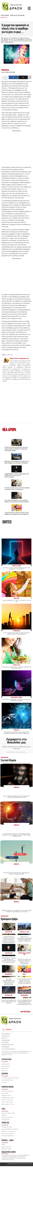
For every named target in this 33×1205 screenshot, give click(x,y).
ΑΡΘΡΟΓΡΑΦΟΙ (6, 1036)
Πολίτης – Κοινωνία (7, 1100)
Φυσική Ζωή (5, 1123)
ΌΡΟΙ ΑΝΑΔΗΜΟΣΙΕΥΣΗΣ (8, 1049)
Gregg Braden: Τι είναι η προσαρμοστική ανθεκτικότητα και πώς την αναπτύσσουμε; (16, 475)
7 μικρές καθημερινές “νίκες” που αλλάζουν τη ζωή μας (16, 600)
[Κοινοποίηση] (13, 77)
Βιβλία (24, 974)
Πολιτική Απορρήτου (8, 1044)
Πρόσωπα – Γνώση (7, 1140)
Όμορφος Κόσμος (8, 1087)
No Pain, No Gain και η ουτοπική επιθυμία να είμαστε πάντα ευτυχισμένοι (17, 488)
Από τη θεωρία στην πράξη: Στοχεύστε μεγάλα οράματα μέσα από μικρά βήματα (16, 633)
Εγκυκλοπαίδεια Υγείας (8, 1113)
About (3, 354)
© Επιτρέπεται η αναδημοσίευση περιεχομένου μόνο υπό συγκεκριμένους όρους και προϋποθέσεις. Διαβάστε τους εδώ (16, 1053)
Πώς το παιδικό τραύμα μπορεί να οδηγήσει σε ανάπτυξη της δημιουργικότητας (16, 796)
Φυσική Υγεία (5, 1119)
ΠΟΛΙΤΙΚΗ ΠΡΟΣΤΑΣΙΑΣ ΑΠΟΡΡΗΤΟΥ (16, 752)
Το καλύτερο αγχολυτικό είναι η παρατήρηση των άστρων (8, 1001)
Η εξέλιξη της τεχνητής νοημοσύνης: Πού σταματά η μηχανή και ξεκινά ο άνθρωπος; (16, 732)
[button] (29, 8)
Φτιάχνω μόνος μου (8, 1133)
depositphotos (6, 1034)
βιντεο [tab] (6, 522)
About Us (4, 1038)
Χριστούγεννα (21, 15)
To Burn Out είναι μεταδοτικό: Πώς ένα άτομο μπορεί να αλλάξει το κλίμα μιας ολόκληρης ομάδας (16, 448)
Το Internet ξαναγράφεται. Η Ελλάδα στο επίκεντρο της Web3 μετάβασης (16, 700)
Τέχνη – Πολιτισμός (7, 1102)
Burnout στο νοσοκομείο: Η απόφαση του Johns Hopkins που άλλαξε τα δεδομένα (16, 462)
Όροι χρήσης (5, 1042)
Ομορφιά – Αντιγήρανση (8, 1131)
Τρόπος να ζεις (13, 15)
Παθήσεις (4, 1115)
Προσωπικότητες (6, 1147)
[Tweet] (23, 77)
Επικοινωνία (5, 1047)
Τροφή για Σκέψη (6, 1149)
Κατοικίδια (5, 1093)
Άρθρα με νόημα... (5, 15)
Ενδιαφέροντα (8, 974)
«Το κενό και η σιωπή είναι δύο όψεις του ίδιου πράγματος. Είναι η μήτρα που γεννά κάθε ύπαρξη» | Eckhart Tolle (16, 835)
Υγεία (3, 1109)
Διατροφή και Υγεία (7, 1080)
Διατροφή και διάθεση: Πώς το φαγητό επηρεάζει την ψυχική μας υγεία (16, 667)
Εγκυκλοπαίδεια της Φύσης (10, 1129)
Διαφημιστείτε (6, 1040)
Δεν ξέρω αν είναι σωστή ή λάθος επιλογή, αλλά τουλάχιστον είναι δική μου (16, 568)
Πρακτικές (4, 1070)
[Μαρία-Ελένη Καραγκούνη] (6, 362)
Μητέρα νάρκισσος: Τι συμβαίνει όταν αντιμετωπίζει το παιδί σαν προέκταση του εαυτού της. (16, 911)
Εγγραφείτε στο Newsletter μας (16, 740)
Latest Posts (10, 354)
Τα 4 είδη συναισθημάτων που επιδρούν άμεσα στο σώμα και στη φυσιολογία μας (16, 501)
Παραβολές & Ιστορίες (8, 1097)
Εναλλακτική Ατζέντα (9, 1152)
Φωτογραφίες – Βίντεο (8, 1104)
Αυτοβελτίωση (21, 953)
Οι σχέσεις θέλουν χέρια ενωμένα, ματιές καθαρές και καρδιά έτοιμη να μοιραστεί (16, 513)
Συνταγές (4, 1082)
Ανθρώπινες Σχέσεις (7, 1091)
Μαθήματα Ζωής (6, 1095)
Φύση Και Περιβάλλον (8, 1135)
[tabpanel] (16, 476)
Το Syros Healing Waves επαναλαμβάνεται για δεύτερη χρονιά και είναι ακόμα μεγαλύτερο (24, 1002)
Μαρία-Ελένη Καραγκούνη (8, 72)
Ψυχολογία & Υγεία (24, 932)
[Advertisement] (16, 149)
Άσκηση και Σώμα (7, 1127)
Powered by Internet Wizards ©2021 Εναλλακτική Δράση (19, 1163)
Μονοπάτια (4, 17)
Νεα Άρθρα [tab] (9, 430)
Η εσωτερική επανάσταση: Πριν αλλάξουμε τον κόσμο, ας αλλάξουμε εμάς (16, 873)
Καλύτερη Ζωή (8, 932)
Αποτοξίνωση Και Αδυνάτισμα (10, 1078)
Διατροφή (5, 1074)
